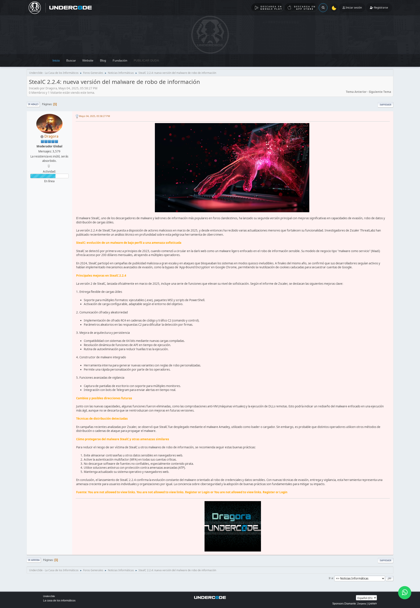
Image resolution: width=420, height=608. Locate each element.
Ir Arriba (34, 560)
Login (206, 492)
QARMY (372, 603)
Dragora (51, 136)
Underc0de (49, 596)
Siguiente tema (380, 92)
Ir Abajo (33, 104)
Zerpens (361, 603)
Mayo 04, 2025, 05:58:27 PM (94, 116)
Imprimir (385, 104)
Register (191, 492)
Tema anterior (356, 92)
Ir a (331, 578)
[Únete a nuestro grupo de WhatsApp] (404, 592)
